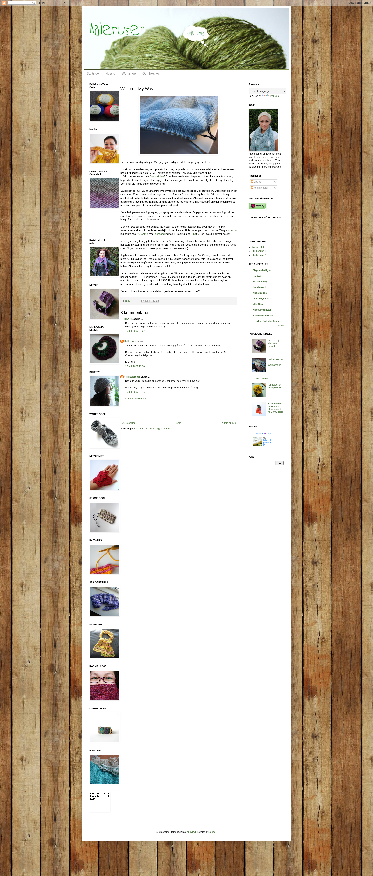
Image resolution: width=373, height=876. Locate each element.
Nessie (110, 73)
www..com (263, 433)
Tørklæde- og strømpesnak (275, 386)
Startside (93, 73)
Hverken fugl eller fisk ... (266, 321)
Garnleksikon (151, 73)
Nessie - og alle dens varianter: (274, 343)
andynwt (191, 832)
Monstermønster (262, 309)
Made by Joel (260, 293)
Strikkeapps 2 (259, 255)
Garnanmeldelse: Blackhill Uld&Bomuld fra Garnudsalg (275, 407)
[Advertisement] (178, 411)
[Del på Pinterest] (157, 301)
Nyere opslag (128, 423)
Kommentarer (260, 187)
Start (178, 423)
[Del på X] (150, 301)
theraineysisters (262, 298)
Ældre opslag (229, 423)
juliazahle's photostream (268, 442)
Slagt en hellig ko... (263, 270)
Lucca (233, 230)
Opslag (257, 181)
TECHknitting (260, 281)
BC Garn (142, 233)
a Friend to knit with (263, 315)
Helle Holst (130, 341)
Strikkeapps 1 (259, 251)
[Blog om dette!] (146, 301)
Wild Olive (258, 304)
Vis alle (281, 325)
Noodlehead (259, 287)
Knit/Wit (257, 276)
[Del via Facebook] (154, 301)
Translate (275, 96)
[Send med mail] (143, 301)
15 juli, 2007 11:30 (135, 366)
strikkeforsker (132, 376)
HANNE (128, 319)
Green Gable (157, 176)
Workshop (129, 73)
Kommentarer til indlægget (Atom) (152, 428)
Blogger (212, 832)
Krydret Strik (258, 247)
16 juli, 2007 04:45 (135, 392)
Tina (193, 233)
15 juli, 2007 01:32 (135, 331)
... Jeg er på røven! (261, 378)
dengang (160, 233)
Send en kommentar (136, 398)
